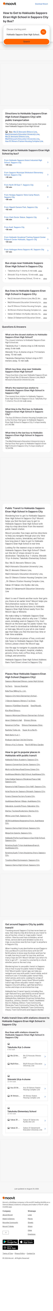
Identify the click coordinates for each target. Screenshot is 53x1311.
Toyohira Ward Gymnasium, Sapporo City (22, 860)
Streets (30, 1223)
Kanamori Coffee (12, 725)
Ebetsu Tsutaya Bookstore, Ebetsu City (21, 811)
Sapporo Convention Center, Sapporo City (22, 765)
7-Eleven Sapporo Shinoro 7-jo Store (20, 701)
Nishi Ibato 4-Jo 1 (12, 735)
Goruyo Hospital (21, 686)
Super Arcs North (30, 730)
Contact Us (31, 1253)
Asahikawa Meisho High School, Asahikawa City (25, 774)
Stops (30, 1226)
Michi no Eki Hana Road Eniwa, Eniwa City (22, 769)
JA (6, 1232)
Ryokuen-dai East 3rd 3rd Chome (19, 740)
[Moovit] (9, 4)
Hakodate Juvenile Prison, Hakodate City (22, 806)
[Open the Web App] (10, 1247)
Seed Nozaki (36, 706)
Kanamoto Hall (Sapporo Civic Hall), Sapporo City (25, 787)
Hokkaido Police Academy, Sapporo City (21, 760)
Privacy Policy (20, 1253)
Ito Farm (8, 686)
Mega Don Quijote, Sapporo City (18, 833)
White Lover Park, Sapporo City (18, 816)
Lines (30, 1215)
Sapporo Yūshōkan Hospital (16, 706)
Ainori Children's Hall (13, 720)
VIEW (40, 271)
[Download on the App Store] (26, 1242)
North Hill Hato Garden (34, 745)
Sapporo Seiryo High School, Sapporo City (22, 828)
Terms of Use (8, 1253)
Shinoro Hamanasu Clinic (32, 725)
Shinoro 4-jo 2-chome (14, 745)
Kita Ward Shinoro (12, 711)
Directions (31, 1234)
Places (30, 1219)
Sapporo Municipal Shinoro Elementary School (24, 715)
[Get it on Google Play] (10, 1242)
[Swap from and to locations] (43, 32)
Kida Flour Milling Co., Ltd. (15, 691)
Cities (30, 1230)
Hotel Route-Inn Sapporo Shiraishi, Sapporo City (25, 791)
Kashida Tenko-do (12, 730)
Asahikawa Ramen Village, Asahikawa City (22, 801)
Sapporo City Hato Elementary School (21, 696)
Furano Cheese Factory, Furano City (20, 796)
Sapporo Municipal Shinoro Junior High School (24, 681)
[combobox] (26, 30)
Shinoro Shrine (30, 720)
